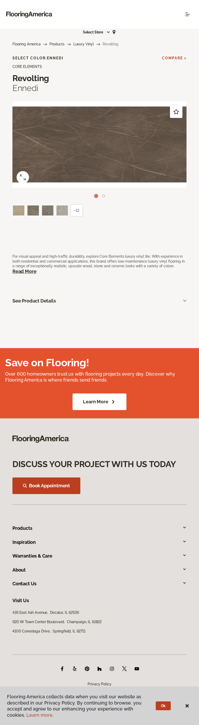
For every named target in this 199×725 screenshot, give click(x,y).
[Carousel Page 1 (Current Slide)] (96, 196)
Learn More (95, 401)
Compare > (174, 58)
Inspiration (24, 542)
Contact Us (24, 583)
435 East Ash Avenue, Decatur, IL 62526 (45, 612)
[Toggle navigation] (187, 14)
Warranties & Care (32, 556)
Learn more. (40, 715)
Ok (163, 706)
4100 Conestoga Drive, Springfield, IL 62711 (49, 631)
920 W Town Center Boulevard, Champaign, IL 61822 (57, 622)
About (19, 570)
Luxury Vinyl (83, 44)
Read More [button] (24, 271)
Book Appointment (49, 485)
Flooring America (26, 44)
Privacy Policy (99, 684)
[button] (96, 32)
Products (57, 44)
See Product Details (34, 301)
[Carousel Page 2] (103, 196)
